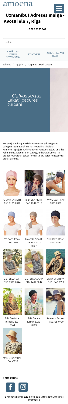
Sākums (7, 64)
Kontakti (34, 54)
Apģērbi (19, 64)
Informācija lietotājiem (40, 396)
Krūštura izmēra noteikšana (13, 54)
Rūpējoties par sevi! (55, 54)
